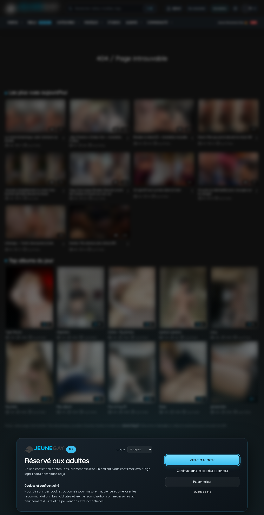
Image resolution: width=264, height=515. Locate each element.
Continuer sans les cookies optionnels (202, 471)
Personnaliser (202, 482)
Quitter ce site (202, 491)
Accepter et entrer (202, 460)
